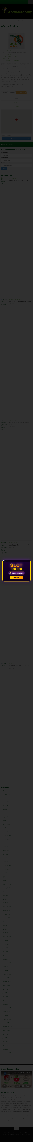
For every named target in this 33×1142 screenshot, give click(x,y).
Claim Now (16, 578)
